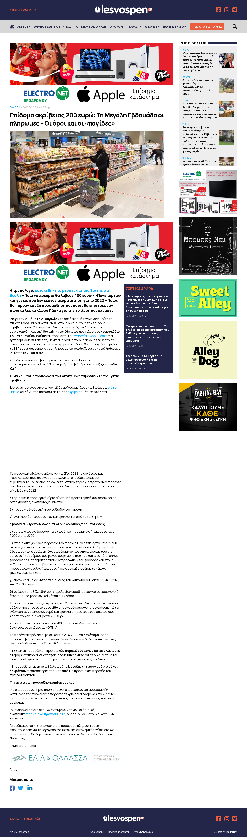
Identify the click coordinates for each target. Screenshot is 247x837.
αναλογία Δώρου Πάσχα (90, 336)
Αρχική (14, 26)
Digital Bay (231, 832)
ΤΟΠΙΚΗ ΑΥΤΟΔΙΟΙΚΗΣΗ (90, 26)
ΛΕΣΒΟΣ (22, 26)
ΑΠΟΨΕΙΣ (151, 26)
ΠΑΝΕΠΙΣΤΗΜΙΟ (173, 26)
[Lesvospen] (123, 14)
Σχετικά (14, 818)
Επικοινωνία (32, 818)
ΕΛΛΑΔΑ (134, 26)
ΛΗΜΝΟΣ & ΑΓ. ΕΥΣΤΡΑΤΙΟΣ (52, 26)
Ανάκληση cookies (143, 832)
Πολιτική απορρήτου (118, 832)
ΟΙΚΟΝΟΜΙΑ (117, 26)
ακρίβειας (75, 392)
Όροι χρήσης (97, 832)
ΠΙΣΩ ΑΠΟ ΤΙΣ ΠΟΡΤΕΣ (207, 26)
